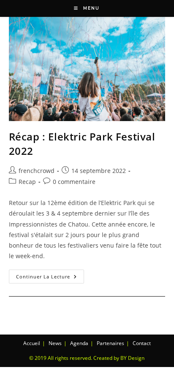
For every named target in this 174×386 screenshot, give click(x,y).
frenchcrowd (36, 171)
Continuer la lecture (50, 275)
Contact (142, 343)
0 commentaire (74, 182)
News (55, 343)
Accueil (31, 343)
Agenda (79, 343)
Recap (27, 182)
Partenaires (110, 343)
